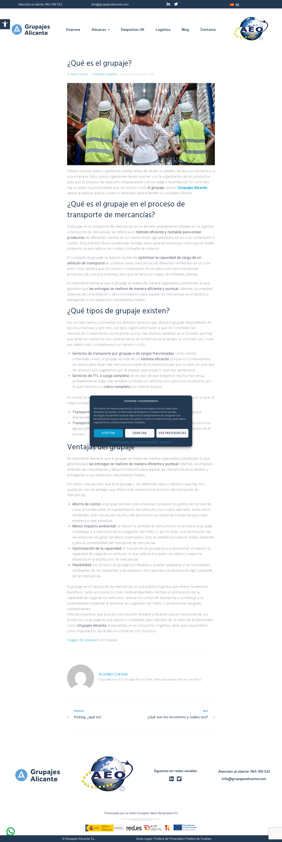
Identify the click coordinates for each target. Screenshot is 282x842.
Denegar (140, 433)
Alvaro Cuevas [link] (79, 74)
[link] (5, 24)
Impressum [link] (165, 441)
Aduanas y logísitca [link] (105, 74)
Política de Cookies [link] (198, 838)
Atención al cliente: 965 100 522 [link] (40, 4)
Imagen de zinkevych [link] (83, 640)
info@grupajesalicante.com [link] (110, 4)
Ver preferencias (172, 433)
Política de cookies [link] (120, 441)
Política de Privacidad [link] (168, 838)
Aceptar (108, 433)
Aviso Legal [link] (144, 838)
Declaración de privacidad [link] (144, 441)
